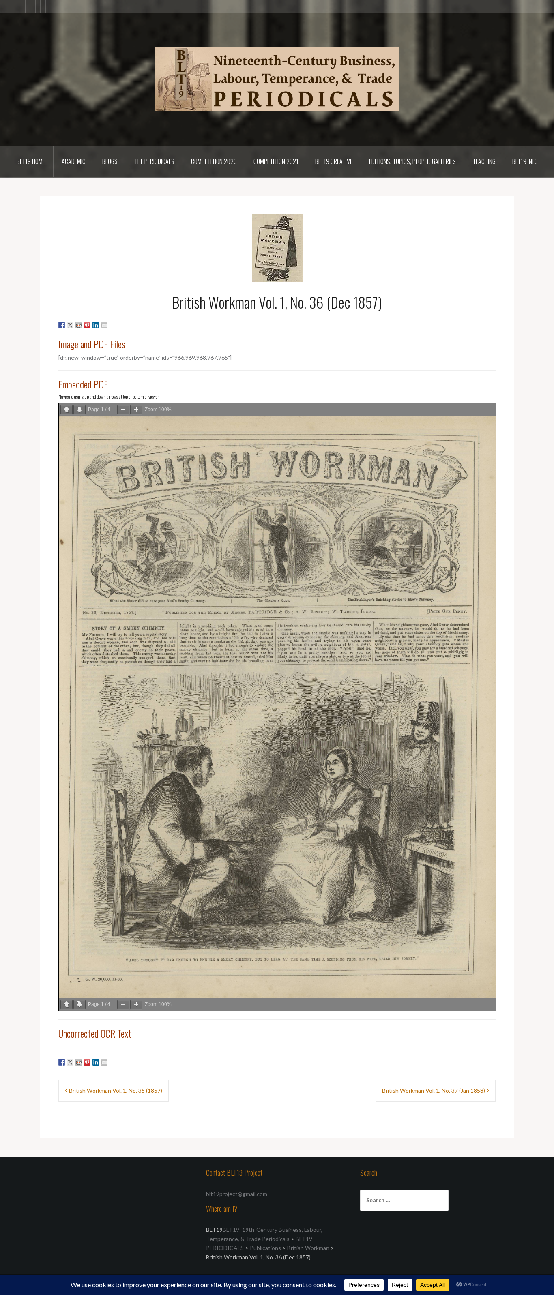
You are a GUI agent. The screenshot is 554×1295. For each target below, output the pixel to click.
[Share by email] (104, 325)
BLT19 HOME (31, 161)
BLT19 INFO (525, 161)
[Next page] (79, 409)
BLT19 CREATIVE (333, 161)
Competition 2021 (275, 161)
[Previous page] (66, 409)
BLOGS (110, 161)
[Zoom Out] (123, 409)
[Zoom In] (136, 409)
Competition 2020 (214, 161)
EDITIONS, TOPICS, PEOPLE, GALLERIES (412, 161)
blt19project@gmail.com (236, 1193)
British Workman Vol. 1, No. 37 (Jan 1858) (433, 1090)
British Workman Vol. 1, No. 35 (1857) (115, 1090)
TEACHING (484, 161)
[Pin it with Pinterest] (87, 325)
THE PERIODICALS (154, 161)
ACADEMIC (74, 161)
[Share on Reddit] (78, 325)
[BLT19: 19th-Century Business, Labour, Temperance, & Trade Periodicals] (277, 78)
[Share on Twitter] (70, 325)
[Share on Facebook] (61, 325)
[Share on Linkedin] (95, 325)
